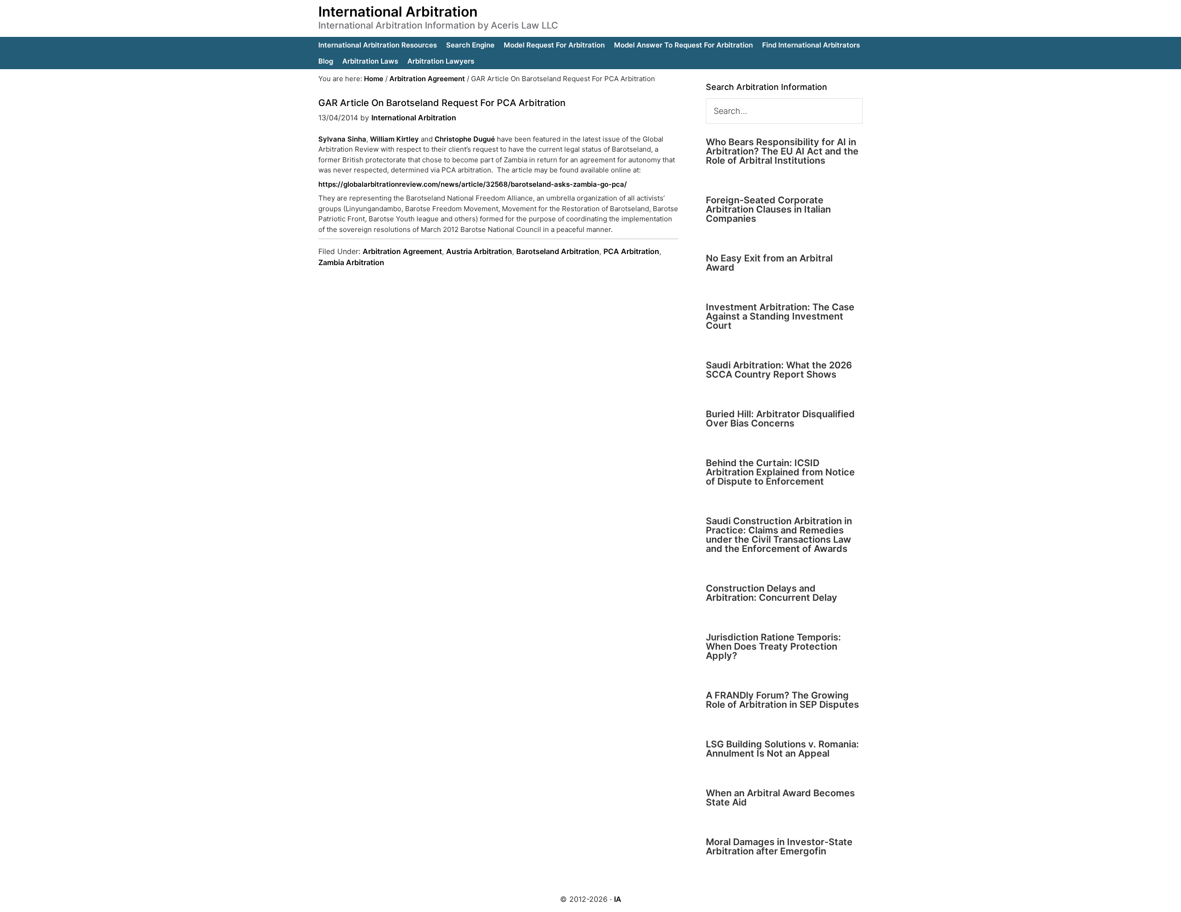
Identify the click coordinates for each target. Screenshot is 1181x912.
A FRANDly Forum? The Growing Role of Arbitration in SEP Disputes (782, 700)
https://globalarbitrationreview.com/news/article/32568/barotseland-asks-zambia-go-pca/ (472, 184)
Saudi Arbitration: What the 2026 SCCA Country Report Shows (779, 370)
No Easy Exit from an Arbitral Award (769, 263)
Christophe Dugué (465, 139)
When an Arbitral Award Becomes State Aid (780, 798)
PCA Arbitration (631, 251)
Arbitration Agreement (402, 251)
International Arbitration (397, 11)
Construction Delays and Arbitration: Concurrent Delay (771, 593)
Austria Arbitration (479, 251)
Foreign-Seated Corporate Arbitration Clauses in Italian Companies (768, 209)
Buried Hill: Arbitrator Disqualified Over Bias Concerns (780, 419)
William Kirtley (394, 139)
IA (617, 899)
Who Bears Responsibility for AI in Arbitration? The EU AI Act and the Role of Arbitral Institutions (782, 151)
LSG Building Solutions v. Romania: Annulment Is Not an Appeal (782, 749)
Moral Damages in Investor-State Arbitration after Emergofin (779, 846)
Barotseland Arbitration (557, 251)
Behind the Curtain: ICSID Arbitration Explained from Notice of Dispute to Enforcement (780, 472)
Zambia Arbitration (351, 262)
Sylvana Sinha (342, 139)
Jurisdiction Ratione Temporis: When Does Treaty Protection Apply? (773, 646)
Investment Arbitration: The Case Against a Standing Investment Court (780, 316)
